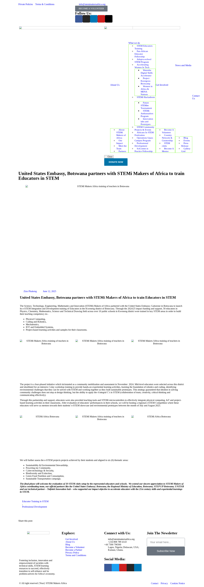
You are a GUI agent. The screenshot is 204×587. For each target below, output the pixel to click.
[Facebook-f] (79, 19)
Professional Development (34, 506)
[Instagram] (86, 19)
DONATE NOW (116, 162)
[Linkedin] (94, 19)
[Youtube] (101, 19)
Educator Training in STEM (35, 501)
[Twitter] (115, 567)
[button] (104, 518)
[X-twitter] (108, 19)
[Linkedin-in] (138, 567)
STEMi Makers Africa (56, 583)
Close (109, 157)
